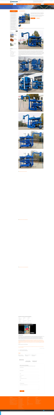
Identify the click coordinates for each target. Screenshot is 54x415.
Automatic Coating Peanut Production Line (15, 39)
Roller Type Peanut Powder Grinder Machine (14, 403)
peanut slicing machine (24, 341)
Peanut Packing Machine (13, 27)
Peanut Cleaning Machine (21, 10)
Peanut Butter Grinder (13, 18)
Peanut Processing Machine (31, 346)
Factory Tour (28, 400)
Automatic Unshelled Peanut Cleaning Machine (24, 350)
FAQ (27, 401)
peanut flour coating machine (23, 342)
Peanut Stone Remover (36, 346)
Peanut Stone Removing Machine (41, 346)
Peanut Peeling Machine (13, 17)
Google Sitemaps (17, 410)
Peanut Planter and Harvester (14, 29)
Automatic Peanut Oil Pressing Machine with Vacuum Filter (15, 44)
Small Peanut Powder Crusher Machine (13, 404)
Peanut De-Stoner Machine (26, 346)
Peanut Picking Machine (13, 14)
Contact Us (28, 399)
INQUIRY (33, 18)
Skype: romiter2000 (40, 2)
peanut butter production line (30, 340)
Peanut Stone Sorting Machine (21, 347)
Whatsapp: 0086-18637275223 (40, 1)
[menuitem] (35, 4)
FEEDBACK (38, 18)
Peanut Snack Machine (13, 24)
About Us (28, 398)
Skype (43, 410)
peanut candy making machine (37, 341)
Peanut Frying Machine (13, 21)
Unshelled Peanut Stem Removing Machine (34, 361)
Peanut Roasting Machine (13, 20)
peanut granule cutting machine (30, 341)
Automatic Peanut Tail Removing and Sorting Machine (21, 359)
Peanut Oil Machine (13, 26)
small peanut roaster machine (37, 340)
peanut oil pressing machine (30, 342)
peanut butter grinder (24, 340)
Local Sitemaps (21, 410)
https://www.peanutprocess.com (36, 2)
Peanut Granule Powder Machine (13, 23)
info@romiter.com (36, 1)
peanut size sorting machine (36, 342)
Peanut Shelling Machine (13, 15)
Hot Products (23, 410)
